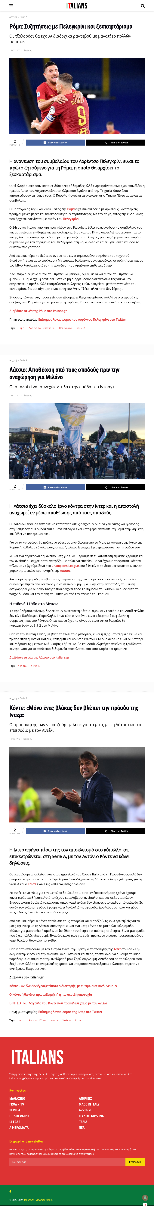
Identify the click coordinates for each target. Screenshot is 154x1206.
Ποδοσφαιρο (19, 1116)
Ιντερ (21, 1020)
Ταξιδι (83, 1122)
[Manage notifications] (145, 1198)
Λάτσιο (22, 666)
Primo (79, 1020)
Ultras (14, 1122)
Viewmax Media (44, 1199)
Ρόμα (21, 328)
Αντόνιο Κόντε (38, 1020)
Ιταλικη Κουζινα (91, 1116)
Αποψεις (85, 1098)
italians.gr (29, 1199)
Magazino (17, 1098)
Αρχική (13, 17)
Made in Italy (89, 1104)
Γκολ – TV (16, 1104)
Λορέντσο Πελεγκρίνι (42, 328)
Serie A (23, 17)
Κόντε (54, 1020)
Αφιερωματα (19, 1128)
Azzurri (85, 1110)
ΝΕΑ (82, 1128)
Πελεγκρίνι (65, 328)
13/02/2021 (15, 50)
